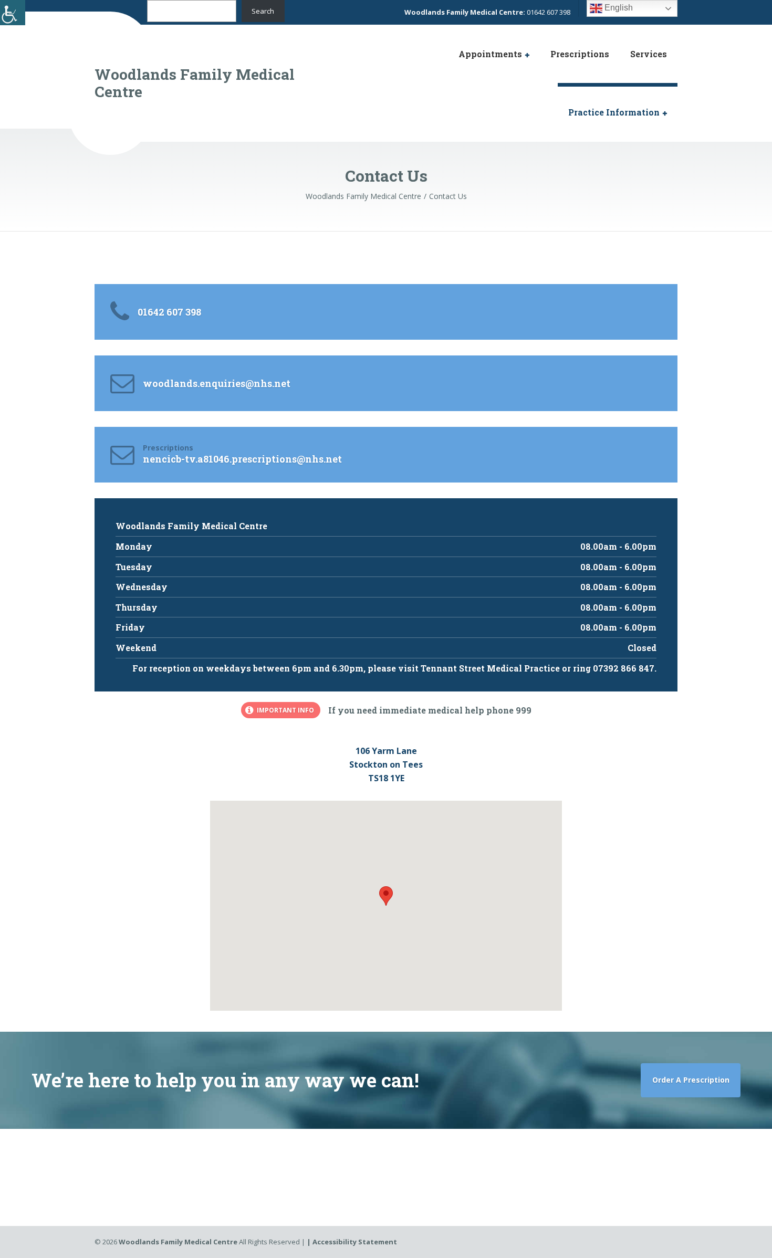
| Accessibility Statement (352, 1241)
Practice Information (614, 112)
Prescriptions (579, 53)
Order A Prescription (690, 1080)
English (617, 7)
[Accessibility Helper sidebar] (12, 12)
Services (648, 53)
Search (263, 11)
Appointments (490, 53)
